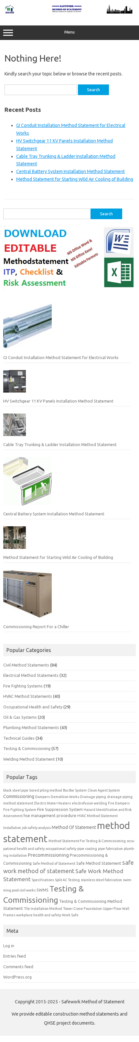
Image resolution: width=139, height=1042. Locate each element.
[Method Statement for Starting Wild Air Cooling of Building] (14, 540)
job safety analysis (36, 828)
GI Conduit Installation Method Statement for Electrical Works (61, 357)
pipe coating (87, 849)
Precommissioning (48, 855)
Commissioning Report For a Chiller (36, 626)
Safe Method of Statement (54, 863)
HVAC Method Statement (97, 816)
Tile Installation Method (43, 909)
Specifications (43, 880)
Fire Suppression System (60, 809)
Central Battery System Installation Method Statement (70, 171)
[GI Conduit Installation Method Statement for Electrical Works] (27, 327)
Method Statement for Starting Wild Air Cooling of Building (74, 179)
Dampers (42, 797)
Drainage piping (93, 797)
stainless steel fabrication (101, 880)
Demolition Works (65, 797)
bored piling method (45, 790)
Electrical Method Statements (31, 675)
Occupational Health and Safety (32, 707)
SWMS (42, 890)
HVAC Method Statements (27, 696)
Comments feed (18, 966)
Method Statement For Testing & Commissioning (87, 841)
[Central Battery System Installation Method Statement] (27, 484)
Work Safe (70, 915)
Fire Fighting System (19, 810)
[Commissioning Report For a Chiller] (27, 596)
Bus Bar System (75, 790)
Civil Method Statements (26, 665)
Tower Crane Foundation (82, 909)
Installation (12, 828)
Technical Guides (19, 738)
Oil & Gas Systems (20, 717)
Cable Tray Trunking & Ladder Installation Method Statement (60, 444)
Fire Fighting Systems (23, 686)
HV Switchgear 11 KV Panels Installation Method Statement (58, 401)
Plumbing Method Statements (31, 727)
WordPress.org (17, 977)
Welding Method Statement (29, 759)
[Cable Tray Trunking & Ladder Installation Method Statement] (14, 427)
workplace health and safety (38, 915)
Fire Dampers (119, 803)
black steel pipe (15, 790)
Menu (69, 32)
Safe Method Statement (98, 863)
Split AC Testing (67, 880)
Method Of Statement (74, 827)
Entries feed (14, 956)
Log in (8, 945)
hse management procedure (50, 815)
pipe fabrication (110, 849)
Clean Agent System (104, 790)
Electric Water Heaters (52, 803)
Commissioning (18, 796)
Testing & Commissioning (26, 748)
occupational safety (61, 849)
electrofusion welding (89, 803)
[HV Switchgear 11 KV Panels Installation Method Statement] (14, 384)
